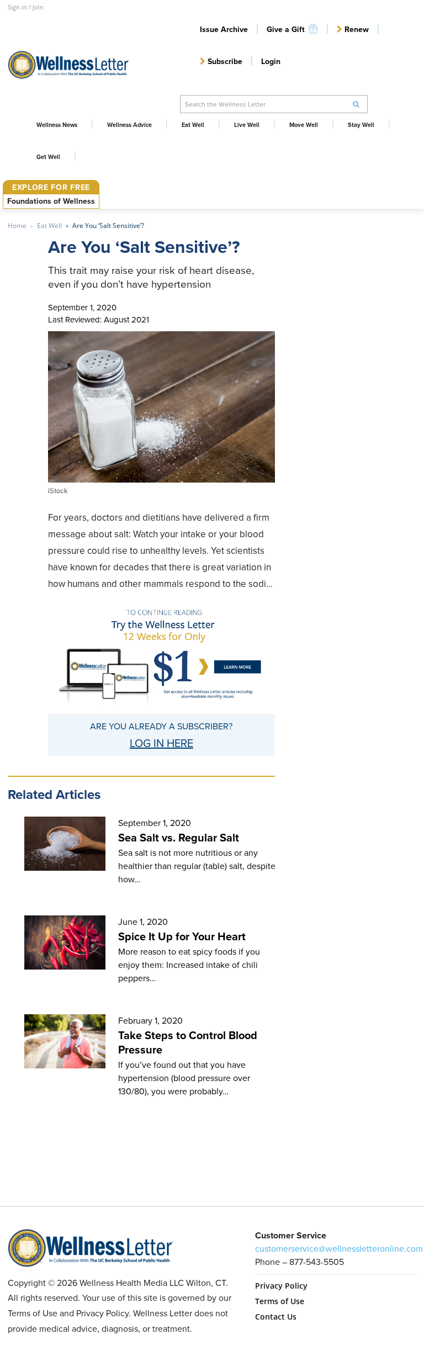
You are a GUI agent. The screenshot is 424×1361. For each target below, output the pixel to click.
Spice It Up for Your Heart (182, 936)
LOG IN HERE (161, 743)
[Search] (356, 104)
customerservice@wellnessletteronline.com (339, 1248)
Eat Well (49, 225)
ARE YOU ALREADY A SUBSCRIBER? (161, 726)
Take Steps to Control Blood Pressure (187, 1042)
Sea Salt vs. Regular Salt (178, 837)
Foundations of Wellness (51, 201)
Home (17, 225)
